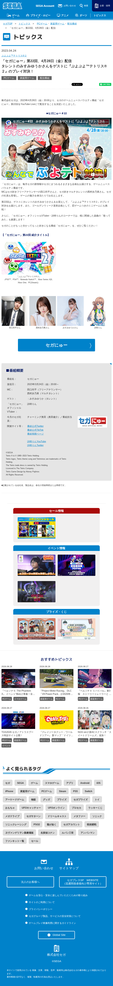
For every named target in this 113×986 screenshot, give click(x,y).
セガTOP (8, 23)
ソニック (97, 816)
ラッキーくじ (95, 808)
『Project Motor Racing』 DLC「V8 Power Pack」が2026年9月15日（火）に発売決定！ (56, 693)
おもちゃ (10, 808)
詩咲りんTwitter (35, 445)
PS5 (75, 791)
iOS (98, 783)
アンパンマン (88, 832)
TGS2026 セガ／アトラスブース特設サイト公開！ (17, 734)
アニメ (65, 15)
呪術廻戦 (91, 824)
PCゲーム (42, 23)
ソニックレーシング (15, 824)
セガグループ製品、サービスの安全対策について (55, 916)
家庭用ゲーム (57, 23)
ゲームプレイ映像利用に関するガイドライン (52, 923)
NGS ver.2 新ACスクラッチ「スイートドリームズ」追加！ (94, 734)
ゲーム (16, 15)
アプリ (69, 783)
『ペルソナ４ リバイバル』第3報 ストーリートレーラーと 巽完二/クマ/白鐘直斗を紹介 (94, 693)
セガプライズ (81, 799)
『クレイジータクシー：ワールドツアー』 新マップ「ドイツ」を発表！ (56, 734)
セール (34, 841)
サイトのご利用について (42, 902)
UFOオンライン (56, 808)
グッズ (46, 799)
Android (84, 783)
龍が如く (51, 824)
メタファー (79, 816)
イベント (6, 745)
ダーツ (83, 15)
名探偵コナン (48, 832)
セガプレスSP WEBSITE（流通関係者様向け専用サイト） (83, 882)
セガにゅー (57, 345)
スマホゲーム (20, 699)
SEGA (20, 783)
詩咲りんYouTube (36, 441)
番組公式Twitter (35, 426)
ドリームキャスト (57, 816)
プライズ (62, 799)
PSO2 (37, 824)
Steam (62, 791)
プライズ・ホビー (40, 15)
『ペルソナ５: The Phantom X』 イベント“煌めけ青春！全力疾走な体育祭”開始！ (18, 693)
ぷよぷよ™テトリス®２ (14, 55)
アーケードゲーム (14, 799)
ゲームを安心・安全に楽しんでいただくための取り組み (58, 895)
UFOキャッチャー (31, 808)
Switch (88, 791)
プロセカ (76, 808)
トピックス (100, 15)
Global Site (59, 934)
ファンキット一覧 (14, 841)
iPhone (9, 791)
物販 (33, 799)
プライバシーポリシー (40, 909)
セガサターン (33, 816)
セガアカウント (71, 824)
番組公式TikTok (35, 430)
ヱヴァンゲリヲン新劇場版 (19, 832)
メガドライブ (12, 816)
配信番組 (72, 23)
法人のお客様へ (30, 881)
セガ (7, 783)
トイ (97, 799)
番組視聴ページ (35, 434)
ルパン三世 (68, 832)
